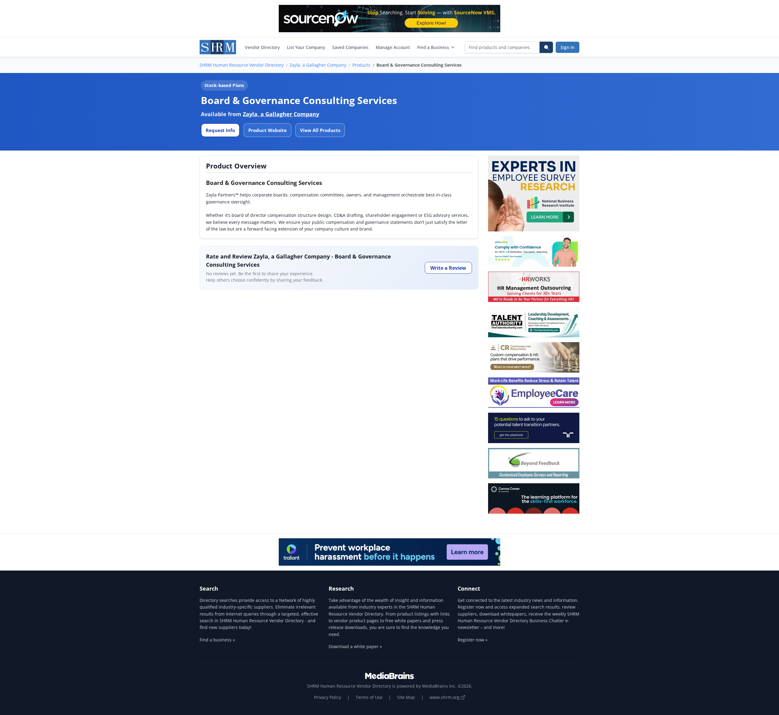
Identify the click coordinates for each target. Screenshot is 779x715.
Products (361, 65)
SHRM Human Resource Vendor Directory (242, 65)
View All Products (320, 130)
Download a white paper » (355, 646)
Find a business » (217, 640)
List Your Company (306, 47)
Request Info (220, 130)
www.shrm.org (445, 697)
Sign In (568, 47)
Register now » (472, 640)
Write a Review (448, 268)
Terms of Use (369, 697)
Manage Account (393, 47)
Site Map (406, 697)
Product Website (267, 130)
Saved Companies (350, 47)
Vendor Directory (262, 47)
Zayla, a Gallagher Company (317, 65)
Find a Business (433, 47)
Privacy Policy (327, 697)
